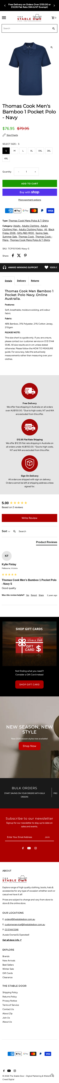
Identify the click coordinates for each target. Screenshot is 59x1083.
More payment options (29, 199)
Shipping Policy (10, 992)
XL (31, 150)
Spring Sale (42, 233)
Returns (35, 280)
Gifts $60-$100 (26, 233)
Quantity (6, 171)
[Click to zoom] (51, 47)
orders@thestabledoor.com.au (20, 919)
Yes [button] (27, 595)
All (46, 229)
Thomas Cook (26, 236)
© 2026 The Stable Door (13, 1076)
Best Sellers (8, 964)
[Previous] (5, 5)
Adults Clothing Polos (31, 229)
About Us (7, 1021)
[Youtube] (29, 849)
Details (8, 280)
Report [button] (34, 595)
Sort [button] (5, 531)
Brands (5, 956)
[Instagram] (35, 849)
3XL (49, 150)
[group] (29, 503)
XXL (40, 150)
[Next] (54, 5)
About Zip (7, 1013)
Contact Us (8, 1009)
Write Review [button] (29, 518)
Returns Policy (9, 996)
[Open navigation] (8, 18)
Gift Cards (7, 973)
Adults (17, 225)
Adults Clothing (31, 225)
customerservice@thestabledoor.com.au (25, 924)
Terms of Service (10, 1005)
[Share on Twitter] (19, 256)
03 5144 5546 (12, 929)
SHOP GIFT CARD (29, 684)
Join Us (6, 1017)
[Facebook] (23, 849)
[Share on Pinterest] (25, 256)
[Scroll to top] (52, 1074)
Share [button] (41, 595)
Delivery (21, 280)
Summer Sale (10, 236)
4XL (6, 158)
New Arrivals (8, 960)
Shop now (29, 746)
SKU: (4, 248)
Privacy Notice (9, 1000)
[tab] (46, 542)
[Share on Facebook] (13, 256)
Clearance (7, 977)
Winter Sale (8, 969)
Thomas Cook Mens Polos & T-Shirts (29, 220)
